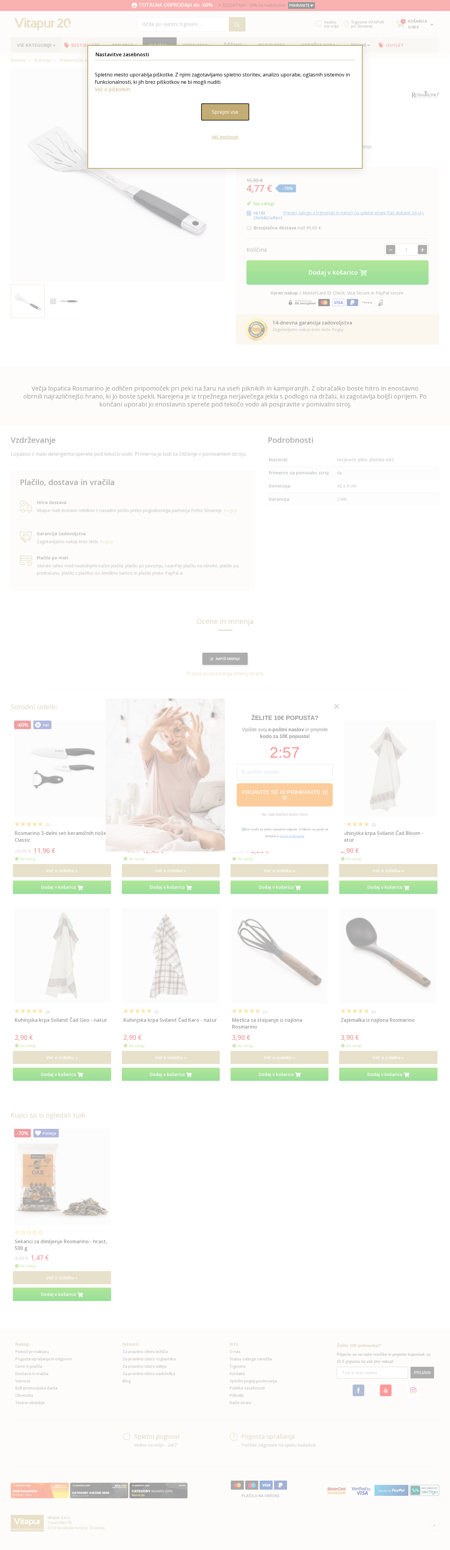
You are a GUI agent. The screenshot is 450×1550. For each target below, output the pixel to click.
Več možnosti (225, 137)
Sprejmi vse (225, 112)
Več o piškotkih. (113, 89)
